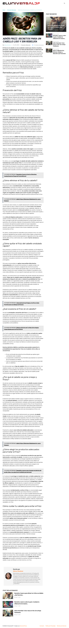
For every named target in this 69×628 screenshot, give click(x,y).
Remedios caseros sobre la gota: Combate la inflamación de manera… (59, 37)
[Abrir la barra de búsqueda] (64, 3)
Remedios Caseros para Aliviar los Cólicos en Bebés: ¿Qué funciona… (56, 27)
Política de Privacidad (50, 626)
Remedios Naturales (11, 10)
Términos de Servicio (61, 626)
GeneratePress (23, 626)
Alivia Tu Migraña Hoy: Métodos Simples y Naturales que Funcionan (59, 52)
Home (4, 10)
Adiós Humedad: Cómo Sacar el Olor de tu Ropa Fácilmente (59, 44)
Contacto (42, 626)
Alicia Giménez (8, 45)
